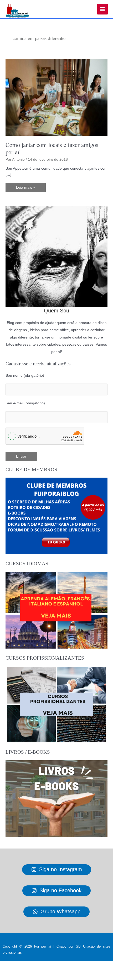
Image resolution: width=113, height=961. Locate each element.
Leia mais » (25, 188)
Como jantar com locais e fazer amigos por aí (52, 148)
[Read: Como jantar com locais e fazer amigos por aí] (56, 97)
